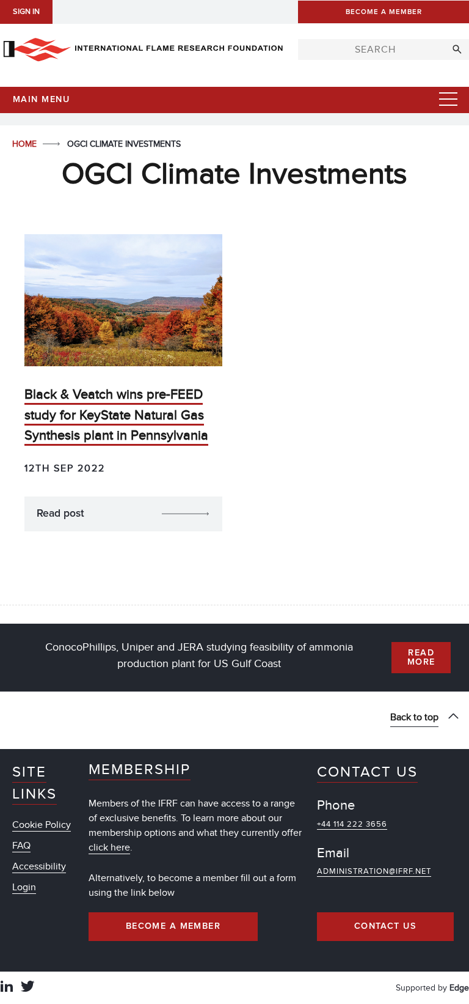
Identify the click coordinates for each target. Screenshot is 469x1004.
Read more (421, 657)
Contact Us (385, 926)
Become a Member (173, 926)
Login (24, 887)
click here (109, 847)
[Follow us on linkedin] (6, 988)
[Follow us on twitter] (27, 988)
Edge (459, 988)
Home (25, 144)
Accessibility (39, 866)
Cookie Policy (41, 825)
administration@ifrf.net (374, 871)
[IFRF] (143, 47)
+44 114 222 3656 (352, 824)
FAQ (21, 846)
